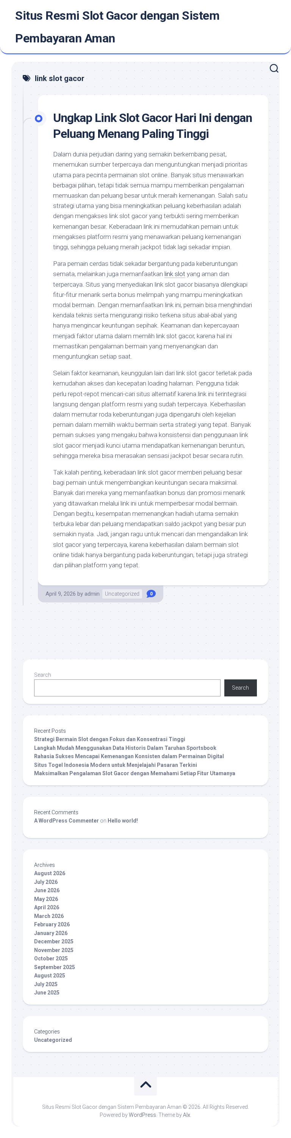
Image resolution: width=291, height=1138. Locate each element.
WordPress (142, 1115)
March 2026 (49, 916)
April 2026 (46, 907)
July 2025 (46, 984)
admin (92, 593)
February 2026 (52, 924)
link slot (174, 274)
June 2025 (46, 993)
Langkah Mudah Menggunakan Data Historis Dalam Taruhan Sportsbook (125, 748)
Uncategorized (122, 594)
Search (42, 675)
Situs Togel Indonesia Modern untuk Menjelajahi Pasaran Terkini (115, 765)
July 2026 (46, 882)
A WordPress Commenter (66, 821)
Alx (186, 1115)
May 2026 (46, 899)
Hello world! (123, 821)
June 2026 (46, 890)
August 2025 (49, 976)
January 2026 (50, 933)
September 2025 (54, 967)
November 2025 (54, 950)
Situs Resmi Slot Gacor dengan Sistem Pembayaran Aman (117, 26)
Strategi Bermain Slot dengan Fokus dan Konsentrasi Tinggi (109, 739)
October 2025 (51, 958)
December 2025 (54, 941)
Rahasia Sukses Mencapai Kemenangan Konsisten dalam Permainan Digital (129, 756)
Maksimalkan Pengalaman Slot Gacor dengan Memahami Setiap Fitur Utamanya (134, 773)
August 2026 (49, 873)
